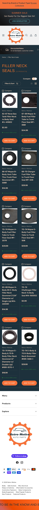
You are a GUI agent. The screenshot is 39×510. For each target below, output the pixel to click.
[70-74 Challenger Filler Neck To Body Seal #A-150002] (29, 273)
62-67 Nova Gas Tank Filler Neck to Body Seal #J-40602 (9, 118)
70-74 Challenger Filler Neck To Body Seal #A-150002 (29, 291)
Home (4, 57)
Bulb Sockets (12, 486)
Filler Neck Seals (13, 57)
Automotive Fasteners (9, 490)
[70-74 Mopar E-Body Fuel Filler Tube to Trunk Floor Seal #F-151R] (29, 216)
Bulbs (4, 486)
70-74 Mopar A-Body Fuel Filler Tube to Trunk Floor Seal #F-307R (9, 235)
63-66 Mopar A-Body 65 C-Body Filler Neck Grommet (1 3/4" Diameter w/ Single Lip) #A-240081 (9, 295)
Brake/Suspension (8, 492)
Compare (27, 79)
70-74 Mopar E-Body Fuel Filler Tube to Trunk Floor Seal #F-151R (29, 235)
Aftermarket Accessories (24, 488)
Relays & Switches (8, 488)
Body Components (25, 490)
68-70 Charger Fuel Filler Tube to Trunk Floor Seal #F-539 (28, 175)
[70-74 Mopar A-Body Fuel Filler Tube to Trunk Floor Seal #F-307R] (9, 216)
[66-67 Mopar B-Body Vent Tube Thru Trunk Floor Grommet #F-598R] (9, 158)
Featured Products (19, 494)
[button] (35, 35)
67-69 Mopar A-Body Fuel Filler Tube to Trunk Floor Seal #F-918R (29, 119)
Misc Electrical (23, 486)
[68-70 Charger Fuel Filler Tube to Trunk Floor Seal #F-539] (29, 158)
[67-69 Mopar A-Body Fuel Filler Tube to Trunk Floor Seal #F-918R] (29, 100)
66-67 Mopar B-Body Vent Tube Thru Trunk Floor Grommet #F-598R (9, 177)
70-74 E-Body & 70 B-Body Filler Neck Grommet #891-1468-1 (29, 354)
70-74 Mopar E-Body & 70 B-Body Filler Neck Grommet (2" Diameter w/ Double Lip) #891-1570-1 (9, 359)
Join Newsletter (19, 21)
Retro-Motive (11, 482)
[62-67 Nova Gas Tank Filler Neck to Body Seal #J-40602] (9, 100)
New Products (6, 494)
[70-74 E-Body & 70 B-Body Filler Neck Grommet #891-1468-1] (29, 337)
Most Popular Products (23, 492)
